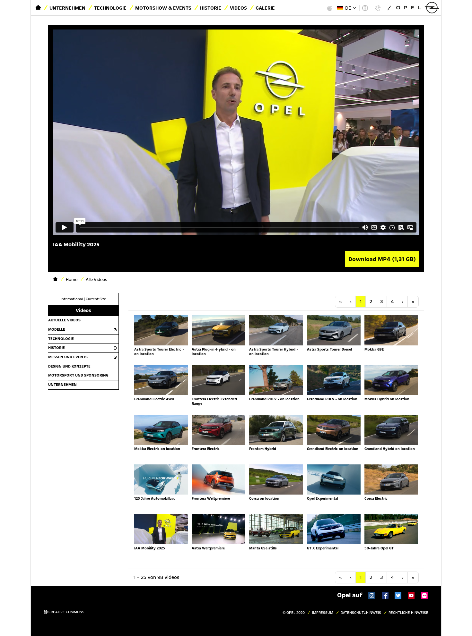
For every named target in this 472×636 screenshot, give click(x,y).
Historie (210, 8)
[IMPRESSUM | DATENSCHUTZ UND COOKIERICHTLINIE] (365, 8)
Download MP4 (382, 259)
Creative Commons (66, 612)
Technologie (110, 8)
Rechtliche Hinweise (408, 612)
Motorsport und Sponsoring (78, 375)
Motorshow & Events (163, 8)
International (72, 299)
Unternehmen (67, 8)
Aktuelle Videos (64, 320)
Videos (238, 8)
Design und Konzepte (69, 366)
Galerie (265, 8)
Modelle (56, 329)
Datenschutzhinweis (361, 612)
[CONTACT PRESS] (377, 8)
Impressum (322, 612)
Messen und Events (68, 357)
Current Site (96, 299)
